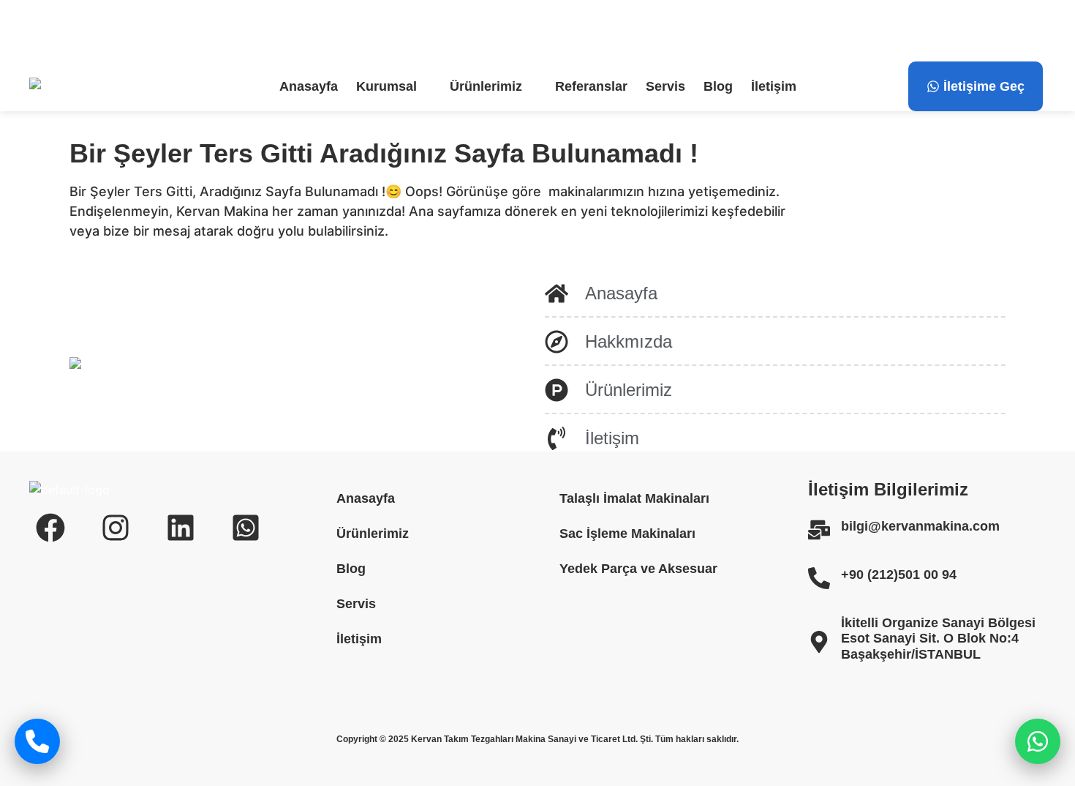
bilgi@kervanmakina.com (128, 31)
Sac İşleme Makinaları (627, 533)
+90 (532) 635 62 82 (460, 30)
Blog (718, 86)
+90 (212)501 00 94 (899, 574)
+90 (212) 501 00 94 (300, 31)
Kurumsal (386, 86)
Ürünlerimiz (486, 86)
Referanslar (591, 86)
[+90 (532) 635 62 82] (382, 31)
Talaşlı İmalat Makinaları (634, 498)
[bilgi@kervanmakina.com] (38, 31)
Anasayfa (308, 86)
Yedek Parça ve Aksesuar (638, 568)
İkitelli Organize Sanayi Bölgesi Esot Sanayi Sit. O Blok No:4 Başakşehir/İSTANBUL (938, 638)
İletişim (773, 86)
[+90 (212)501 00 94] (819, 578)
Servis (665, 86)
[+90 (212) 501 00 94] (222, 31)
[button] (393, 86)
